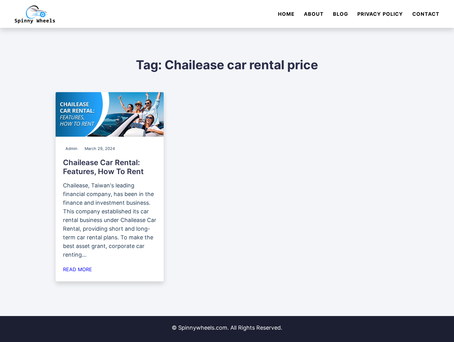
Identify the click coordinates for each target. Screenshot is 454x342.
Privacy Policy (380, 14)
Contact (425, 14)
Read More (77, 269)
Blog (340, 14)
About (314, 14)
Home (286, 14)
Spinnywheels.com (202, 327)
